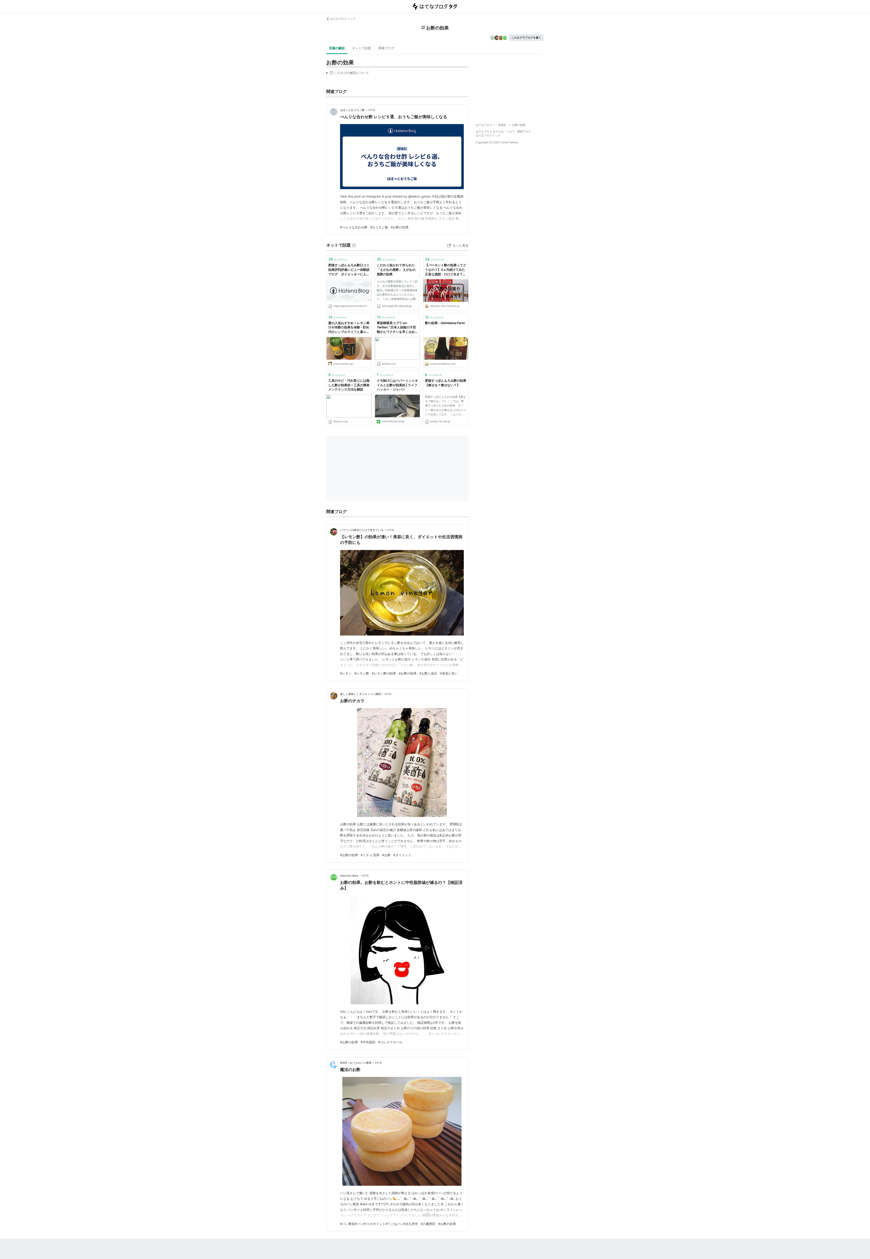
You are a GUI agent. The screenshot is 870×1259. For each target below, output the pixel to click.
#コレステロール (390, 1042)
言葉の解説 (337, 48)
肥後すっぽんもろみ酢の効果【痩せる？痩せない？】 (445, 383)
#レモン (346, 673)
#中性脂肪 (368, 1042)
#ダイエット (402, 855)
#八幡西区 (428, 1224)
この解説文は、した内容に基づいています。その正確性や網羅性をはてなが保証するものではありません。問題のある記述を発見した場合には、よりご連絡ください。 (347, 74)
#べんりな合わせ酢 (353, 227)
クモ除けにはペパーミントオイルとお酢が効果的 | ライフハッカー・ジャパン (397, 385)
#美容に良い (449, 673)
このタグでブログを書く (526, 37)
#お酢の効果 (400, 227)
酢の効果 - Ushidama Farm (445, 323)
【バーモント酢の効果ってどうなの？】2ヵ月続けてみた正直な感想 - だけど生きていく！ (445, 269)
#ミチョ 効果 (370, 855)
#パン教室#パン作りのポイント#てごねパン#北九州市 (379, 1224)
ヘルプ (510, 131)
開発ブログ (524, 131)
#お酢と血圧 (428, 673)
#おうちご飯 (379, 227)
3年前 (371, 110)
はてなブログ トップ (342, 18)
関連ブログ (386, 48)
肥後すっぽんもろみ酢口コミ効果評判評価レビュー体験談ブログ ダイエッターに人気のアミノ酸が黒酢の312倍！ (349, 269)
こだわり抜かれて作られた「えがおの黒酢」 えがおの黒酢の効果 (396, 269)
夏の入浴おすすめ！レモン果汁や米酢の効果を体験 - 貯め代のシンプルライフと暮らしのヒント (349, 327)
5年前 (378, 1062)
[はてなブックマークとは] (354, 245)
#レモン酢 (361, 673)
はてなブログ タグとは (490, 131)
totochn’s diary (349, 875)
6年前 (365, 875)
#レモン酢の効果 (384, 673)
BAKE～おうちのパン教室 (356, 1062)
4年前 (390, 530)
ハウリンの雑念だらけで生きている (362, 530)
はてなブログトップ (488, 135)
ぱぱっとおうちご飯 (352, 110)
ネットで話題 (361, 48)
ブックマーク (337, 259)
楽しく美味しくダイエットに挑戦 (360, 694)
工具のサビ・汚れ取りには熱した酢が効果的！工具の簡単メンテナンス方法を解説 (349, 385)
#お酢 (386, 855)
